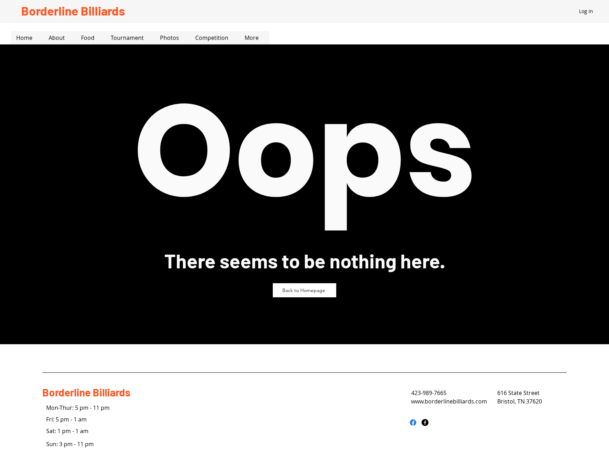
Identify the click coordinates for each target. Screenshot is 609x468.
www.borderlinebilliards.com (449, 401)
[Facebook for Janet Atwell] (413, 422)
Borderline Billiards (86, 392)
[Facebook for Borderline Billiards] (425, 422)
